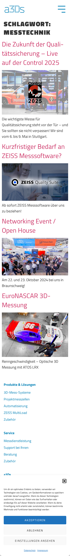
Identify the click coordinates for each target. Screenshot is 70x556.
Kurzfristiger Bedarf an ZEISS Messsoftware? (33, 151)
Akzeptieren (35, 520)
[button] (64, 481)
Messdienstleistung (17, 440)
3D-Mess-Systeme (17, 392)
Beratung (10, 454)
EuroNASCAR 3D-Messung (26, 300)
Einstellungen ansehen (35, 541)
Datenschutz (29, 550)
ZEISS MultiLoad (15, 412)
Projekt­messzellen (17, 399)
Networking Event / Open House (29, 225)
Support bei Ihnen (16, 447)
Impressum (42, 550)
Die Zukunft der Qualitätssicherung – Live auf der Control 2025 (32, 53)
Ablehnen (35, 530)
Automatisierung (15, 405)
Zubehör (10, 419)
